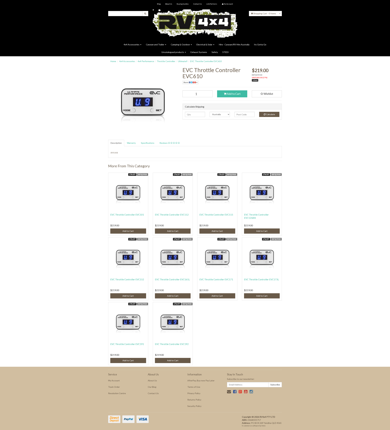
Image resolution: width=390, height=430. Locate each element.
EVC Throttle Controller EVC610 (206, 61)
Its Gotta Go (260, 44)
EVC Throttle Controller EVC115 (216, 214)
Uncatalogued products (172, 52)
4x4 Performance (146, 61)
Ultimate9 (182, 61)
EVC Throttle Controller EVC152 (127, 279)
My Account (114, 380)
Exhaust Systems (199, 52)
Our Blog (152, 387)
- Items (264, 13)
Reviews (164, 143)
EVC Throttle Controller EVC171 (216, 279)
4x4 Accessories (132, 44)
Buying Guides (183, 4)
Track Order (114, 387)
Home (113, 61)
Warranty (131, 143)
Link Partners (211, 4)
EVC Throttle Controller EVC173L (261, 279)
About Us (168, 4)
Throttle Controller (166, 61)
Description (116, 143)
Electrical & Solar (205, 44)
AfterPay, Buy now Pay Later (200, 380)
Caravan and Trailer (155, 44)
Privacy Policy (193, 393)
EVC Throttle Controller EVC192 (172, 344)
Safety (215, 52)
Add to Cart (233, 93)
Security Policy (194, 406)
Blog (159, 4)
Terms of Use (193, 387)
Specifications (147, 143)
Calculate (270, 114)
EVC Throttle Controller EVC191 (127, 344)
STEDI (225, 52)
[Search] (145, 13)
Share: (186, 82)
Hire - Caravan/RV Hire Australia (234, 44)
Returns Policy (194, 399)
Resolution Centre (117, 393)
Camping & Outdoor (180, 44)
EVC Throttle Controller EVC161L (172, 279)
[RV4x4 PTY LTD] (195, 22)
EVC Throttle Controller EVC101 (127, 214)
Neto (263, 426)
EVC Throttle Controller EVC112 (172, 214)
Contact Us (197, 4)
